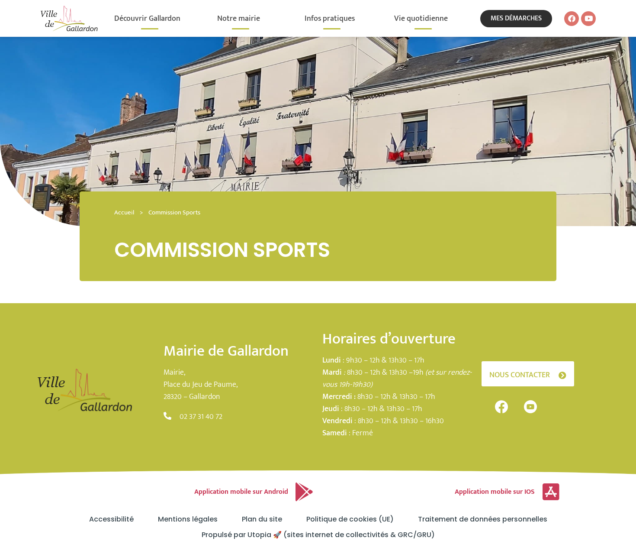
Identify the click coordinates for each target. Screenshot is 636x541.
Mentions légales (188, 519)
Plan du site (262, 519)
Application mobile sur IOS (495, 492)
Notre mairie (238, 18)
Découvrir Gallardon (147, 18)
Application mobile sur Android (241, 492)
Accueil (124, 212)
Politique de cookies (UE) (350, 519)
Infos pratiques (330, 18)
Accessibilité (111, 519)
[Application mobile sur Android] (304, 492)
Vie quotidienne (421, 18)
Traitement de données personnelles (482, 519)
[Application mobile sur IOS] (550, 492)
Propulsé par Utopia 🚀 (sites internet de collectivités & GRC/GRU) (318, 535)
